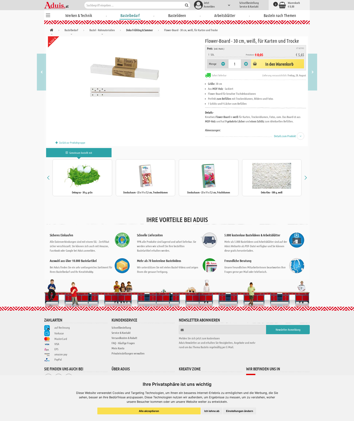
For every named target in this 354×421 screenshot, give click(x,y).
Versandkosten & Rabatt (124, 338)
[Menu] (48, 14)
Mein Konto (118, 348)
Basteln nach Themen (280, 15)
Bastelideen (177, 15)
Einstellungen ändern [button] (239, 411)
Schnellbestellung (249, 2)
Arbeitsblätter (224, 15)
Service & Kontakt (249, 6)
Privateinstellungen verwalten (128, 353)
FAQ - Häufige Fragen (123, 343)
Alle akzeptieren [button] (149, 411)
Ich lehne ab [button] (211, 411)
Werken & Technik (78, 15)
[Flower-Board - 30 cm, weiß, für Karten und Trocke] (125, 77)
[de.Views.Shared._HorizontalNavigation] (51, 30)
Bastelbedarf (130, 15)
